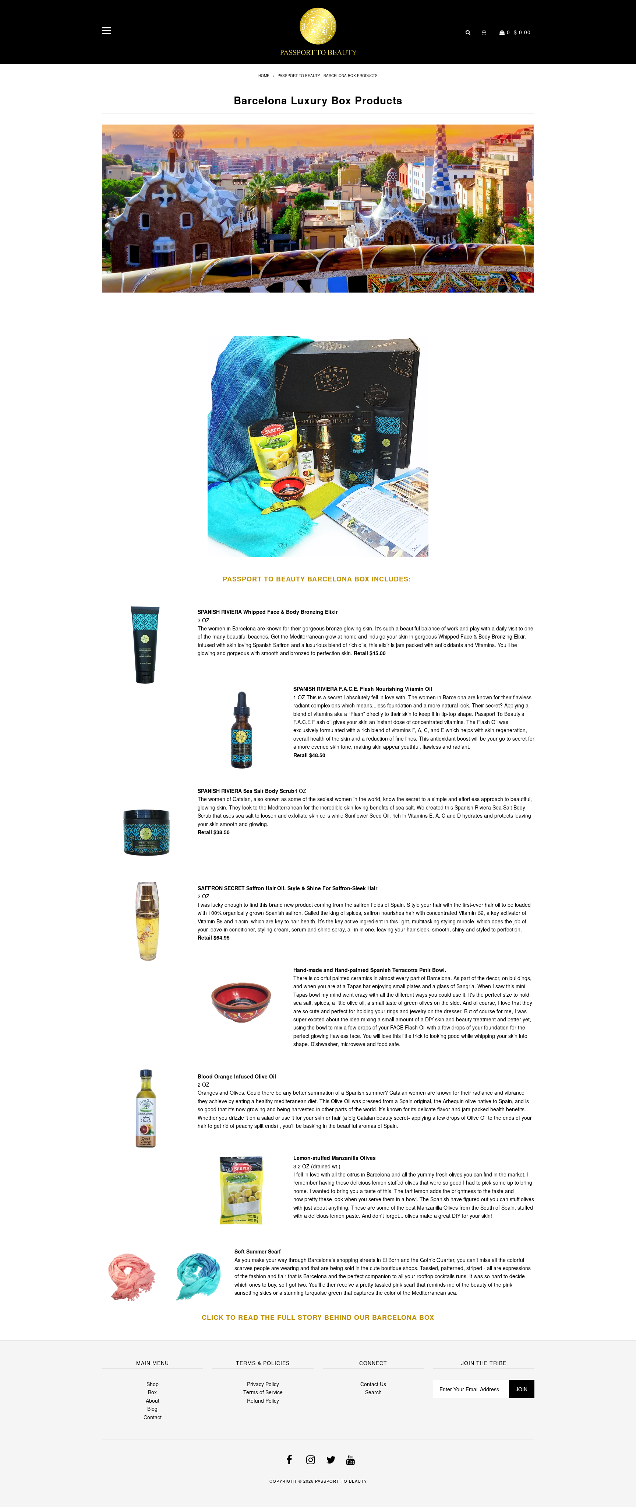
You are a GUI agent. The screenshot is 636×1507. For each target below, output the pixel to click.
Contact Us (373, 1384)
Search (373, 1392)
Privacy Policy (263, 1384)
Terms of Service (263, 1392)
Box (152, 1392)
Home (263, 75)
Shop (152, 1384)
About (152, 1400)
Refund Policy (263, 1400)
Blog (152, 1408)
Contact (153, 1417)
